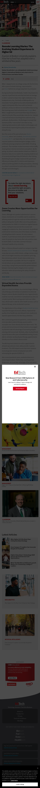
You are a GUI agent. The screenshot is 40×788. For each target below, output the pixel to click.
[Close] (38, 768)
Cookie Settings (20, 784)
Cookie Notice (14, 780)
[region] (20, 776)
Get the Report (20, 389)
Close (34, 366)
